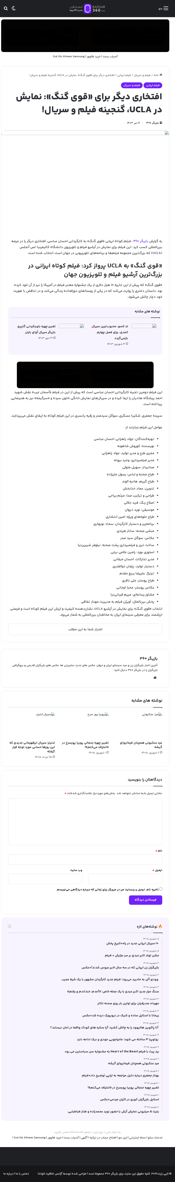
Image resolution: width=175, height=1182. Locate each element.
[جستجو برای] (5, 10)
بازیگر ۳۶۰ (152, 123)
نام (158, 851)
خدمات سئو (155, 1137)
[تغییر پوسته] (13, 10)
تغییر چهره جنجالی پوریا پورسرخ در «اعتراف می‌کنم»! (85, 745)
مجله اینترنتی (137, 1137)
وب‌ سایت (76, 870)
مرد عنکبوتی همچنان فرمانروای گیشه (141, 745)
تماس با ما (22, 1174)
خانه (157, 75)
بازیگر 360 (140, 241)
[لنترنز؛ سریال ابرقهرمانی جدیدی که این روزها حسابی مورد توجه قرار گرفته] (31, 725)
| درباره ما (9, 1174)
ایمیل (157, 870)
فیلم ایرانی (124, 75)
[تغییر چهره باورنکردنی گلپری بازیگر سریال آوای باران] (71, 332)
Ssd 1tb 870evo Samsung (69, 56)
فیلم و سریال (142, 75)
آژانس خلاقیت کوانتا (50, 1174)
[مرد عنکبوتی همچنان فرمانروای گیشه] (139, 725)
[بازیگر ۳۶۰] (87, 8)
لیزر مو (122, 1137)
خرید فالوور (94, 56)
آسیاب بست (110, 56)
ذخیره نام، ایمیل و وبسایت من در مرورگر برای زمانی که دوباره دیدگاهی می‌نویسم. (107, 889)
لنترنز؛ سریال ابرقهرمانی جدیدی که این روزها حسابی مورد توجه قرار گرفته (32, 747)
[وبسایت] (155, 677)
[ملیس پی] (85, 375)
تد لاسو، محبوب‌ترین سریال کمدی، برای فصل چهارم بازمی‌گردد (110, 332)
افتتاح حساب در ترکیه (103, 1137)
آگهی (84, 1137)
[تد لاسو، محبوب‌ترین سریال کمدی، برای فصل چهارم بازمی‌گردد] (144, 332)
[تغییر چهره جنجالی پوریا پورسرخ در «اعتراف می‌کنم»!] (85, 725)
